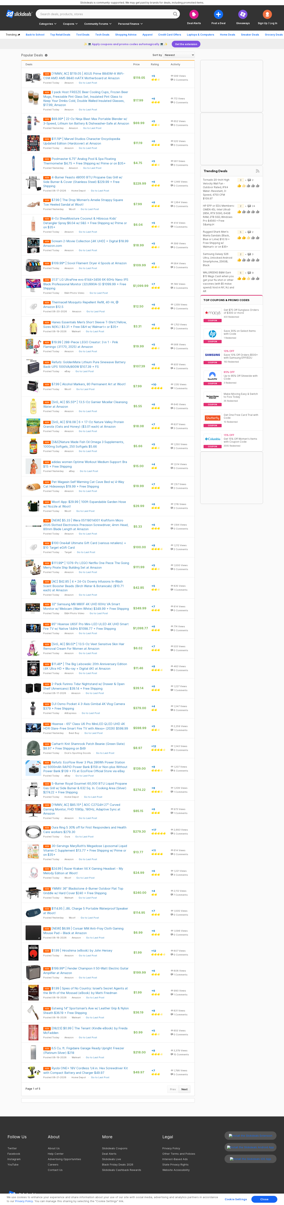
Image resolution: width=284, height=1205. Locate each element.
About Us (54, 1148)
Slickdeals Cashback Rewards (121, 1170)
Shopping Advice (126, 34)
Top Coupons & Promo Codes (226, 300)
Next (185, 1089)
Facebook (13, 1153)
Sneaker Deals (250, 34)
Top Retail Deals (60, 34)
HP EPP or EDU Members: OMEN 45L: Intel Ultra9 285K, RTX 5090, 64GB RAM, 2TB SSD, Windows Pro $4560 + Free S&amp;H (218, 215)
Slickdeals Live (111, 1159)
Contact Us (55, 1170)
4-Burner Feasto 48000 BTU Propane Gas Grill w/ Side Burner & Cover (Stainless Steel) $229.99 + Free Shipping (82, 181)
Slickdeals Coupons (114, 1148)
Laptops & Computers (200, 34)
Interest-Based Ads (175, 1159)
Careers (53, 1164)
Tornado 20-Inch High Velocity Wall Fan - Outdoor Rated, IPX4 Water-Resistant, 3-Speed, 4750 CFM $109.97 (216, 189)
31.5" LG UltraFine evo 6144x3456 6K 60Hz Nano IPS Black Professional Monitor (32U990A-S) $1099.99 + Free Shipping (85, 284)
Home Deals (227, 34)
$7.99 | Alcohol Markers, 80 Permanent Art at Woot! (89, 384)
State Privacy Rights (175, 1164)
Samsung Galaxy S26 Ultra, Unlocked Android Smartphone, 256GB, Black (217, 259)
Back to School (35, 34)
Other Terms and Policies (178, 1153)
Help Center (56, 1153)
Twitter (12, 1148)
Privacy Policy (171, 1148)
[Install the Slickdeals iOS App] (251, 1159)
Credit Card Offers (169, 34)
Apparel (147, 34)
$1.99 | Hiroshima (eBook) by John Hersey (82, 950)
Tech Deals (102, 34)
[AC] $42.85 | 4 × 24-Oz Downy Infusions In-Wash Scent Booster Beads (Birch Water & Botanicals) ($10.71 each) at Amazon (83, 585)
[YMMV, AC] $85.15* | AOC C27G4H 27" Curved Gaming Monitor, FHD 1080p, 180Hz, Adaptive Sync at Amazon (81, 809)
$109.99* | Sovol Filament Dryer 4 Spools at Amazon (89, 263)
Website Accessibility (176, 1170)
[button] (267, 17)
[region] (142, 1199)
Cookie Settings (236, 1199)
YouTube (13, 1164)
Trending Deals (215, 171)
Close (264, 1199)
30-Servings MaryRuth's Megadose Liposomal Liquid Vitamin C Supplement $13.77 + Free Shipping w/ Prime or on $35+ (85, 850)
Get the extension (186, 44)
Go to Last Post (88, 82)
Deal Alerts (109, 1153)
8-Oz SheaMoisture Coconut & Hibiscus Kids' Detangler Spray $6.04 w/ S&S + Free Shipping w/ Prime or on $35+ (85, 222)
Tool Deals (82, 34)
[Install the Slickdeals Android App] (251, 1147)
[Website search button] (175, 14)
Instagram (14, 1159)
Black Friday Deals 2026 (117, 1164)
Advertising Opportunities (64, 1159)
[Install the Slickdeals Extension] (251, 1135)
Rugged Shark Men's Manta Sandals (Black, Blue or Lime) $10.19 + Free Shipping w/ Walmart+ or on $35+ (216, 239)
